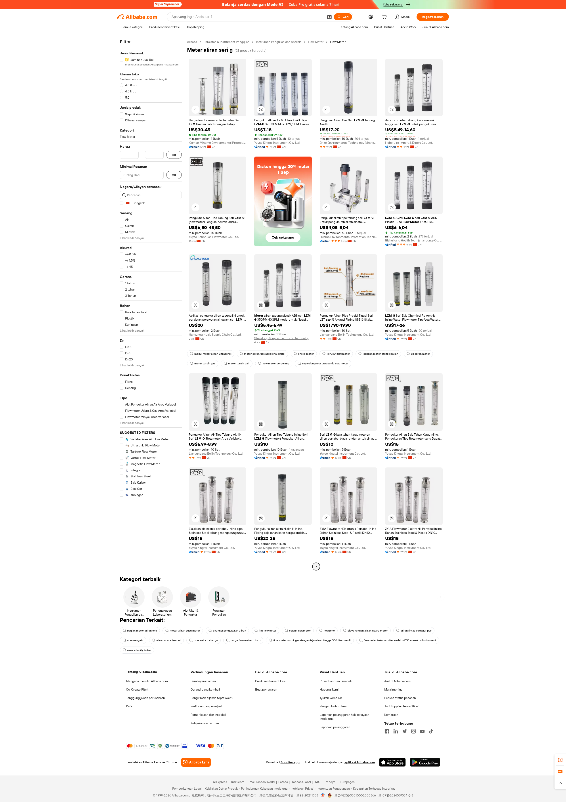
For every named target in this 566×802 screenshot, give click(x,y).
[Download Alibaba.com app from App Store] (392, 762)
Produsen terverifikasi (270, 681)
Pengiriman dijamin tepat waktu (212, 698)
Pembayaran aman (203, 681)
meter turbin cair (239, 363)
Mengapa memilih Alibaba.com (147, 681)
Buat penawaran (266, 689)
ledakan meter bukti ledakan (380, 353)
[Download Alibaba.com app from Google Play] (425, 762)
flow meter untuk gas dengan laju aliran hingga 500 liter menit (312, 640)
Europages (347, 782)
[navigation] (151, 304)
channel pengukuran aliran (229, 630)
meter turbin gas (204, 363)
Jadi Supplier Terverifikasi (401, 706)
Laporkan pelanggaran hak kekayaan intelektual (344, 716)
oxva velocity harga (206, 640)
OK (174, 155)
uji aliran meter (420, 353)
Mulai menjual (393, 689)
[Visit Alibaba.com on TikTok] (431, 731)
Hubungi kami (329, 689)
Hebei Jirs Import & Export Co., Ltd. (409, 142)
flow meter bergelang (275, 363)
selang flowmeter (300, 630)
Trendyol (330, 782)
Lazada (283, 782)
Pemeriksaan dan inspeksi (208, 714)
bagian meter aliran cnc (142, 630)
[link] (560, 760)
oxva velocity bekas (139, 650)
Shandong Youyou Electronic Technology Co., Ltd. (283, 338)
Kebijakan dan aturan (205, 723)
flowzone (329, 630)
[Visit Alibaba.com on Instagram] (413, 731)
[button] (329, 16)
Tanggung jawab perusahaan (145, 698)
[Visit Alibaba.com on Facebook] (387, 731)
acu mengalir (135, 640)
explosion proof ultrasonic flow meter (325, 363)
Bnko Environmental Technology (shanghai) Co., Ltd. (348, 142)
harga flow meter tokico (245, 640)
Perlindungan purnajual (206, 706)
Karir (129, 706)
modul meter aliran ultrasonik (212, 353)
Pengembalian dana (333, 706)
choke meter (306, 353)
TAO (317, 782)
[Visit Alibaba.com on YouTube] (422, 731)
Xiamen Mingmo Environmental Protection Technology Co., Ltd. (217, 142)
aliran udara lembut (168, 640)
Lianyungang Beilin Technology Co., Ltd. (347, 334)
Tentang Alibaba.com (141, 672)
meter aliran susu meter (185, 630)
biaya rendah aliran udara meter (368, 630)
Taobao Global (301, 782)
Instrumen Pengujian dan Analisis (278, 42)
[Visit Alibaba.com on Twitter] (404, 731)
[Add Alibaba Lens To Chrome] (196, 762)
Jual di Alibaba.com (397, 681)
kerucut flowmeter (338, 353)
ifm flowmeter (267, 630)
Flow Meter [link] (338, 42)
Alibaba (192, 42)
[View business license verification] (323, 795)
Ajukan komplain (331, 698)
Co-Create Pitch (137, 689)
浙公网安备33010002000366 (355, 795)
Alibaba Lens (151, 762)
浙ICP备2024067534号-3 (396, 795)
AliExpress (220, 782)
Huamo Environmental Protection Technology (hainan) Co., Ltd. (348, 237)
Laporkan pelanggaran (335, 727)
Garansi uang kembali (205, 689)
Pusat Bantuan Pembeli (336, 681)
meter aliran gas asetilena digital (264, 353)
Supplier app (290, 762)
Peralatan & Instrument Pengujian (226, 42)
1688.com (237, 782)
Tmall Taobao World (261, 782)
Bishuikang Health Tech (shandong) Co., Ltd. (414, 240)
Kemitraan (391, 714)
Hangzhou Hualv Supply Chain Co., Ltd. (215, 334)
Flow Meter (315, 42)
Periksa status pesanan (400, 698)
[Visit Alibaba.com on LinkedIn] (395, 731)
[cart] (385, 17)
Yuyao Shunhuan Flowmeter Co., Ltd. (214, 237)
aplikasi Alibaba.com (359, 762)
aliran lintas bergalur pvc (416, 630)
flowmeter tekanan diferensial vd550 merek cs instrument (400, 640)
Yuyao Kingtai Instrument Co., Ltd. (277, 142)
